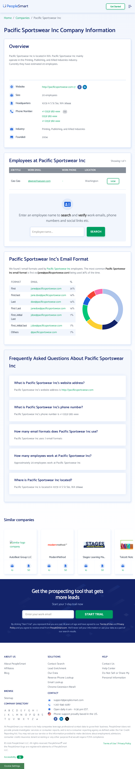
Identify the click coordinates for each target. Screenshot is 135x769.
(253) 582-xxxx (49, 116)
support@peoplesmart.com (69, 700)
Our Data (53, 673)
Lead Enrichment (57, 668)
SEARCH (95, 231)
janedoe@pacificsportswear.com (48, 308)
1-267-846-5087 (62, 705)
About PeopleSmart (15, 664)
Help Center (108, 668)
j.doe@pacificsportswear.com (46, 325)
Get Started (115, 7)
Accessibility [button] (10, 757)
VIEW (113, 181)
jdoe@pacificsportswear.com (46, 315)
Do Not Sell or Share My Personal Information (115, 675)
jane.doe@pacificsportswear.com (48, 295)
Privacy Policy (124, 744)
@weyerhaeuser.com (39, 181)
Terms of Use (106, 624)
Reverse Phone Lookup (61, 677)
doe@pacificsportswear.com (46, 302)
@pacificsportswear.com (44, 332)
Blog (6, 673)
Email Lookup (55, 682)
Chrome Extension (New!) (62, 687)
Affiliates (9, 668)
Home (8, 18)
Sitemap (8, 698)
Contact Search (56, 664)
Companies (23, 18)
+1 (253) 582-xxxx (51, 112)
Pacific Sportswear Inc (58, 269)
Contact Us (108, 664)
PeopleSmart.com (58, 628)
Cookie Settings (12, 766)
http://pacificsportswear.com (57, 87)
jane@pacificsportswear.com (46, 288)
